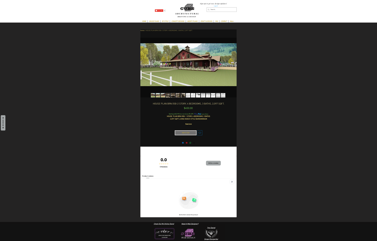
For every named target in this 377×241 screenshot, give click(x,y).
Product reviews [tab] (147, 176)
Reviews (3, 122)
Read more (188, 124)
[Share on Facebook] (183, 143)
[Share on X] (194, 143)
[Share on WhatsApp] (190, 143)
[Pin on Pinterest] (186, 143)
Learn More (204, 114)
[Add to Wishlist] (199, 132)
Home (142, 31)
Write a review (213, 163)
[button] (165, 21)
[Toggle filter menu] (232, 181)
